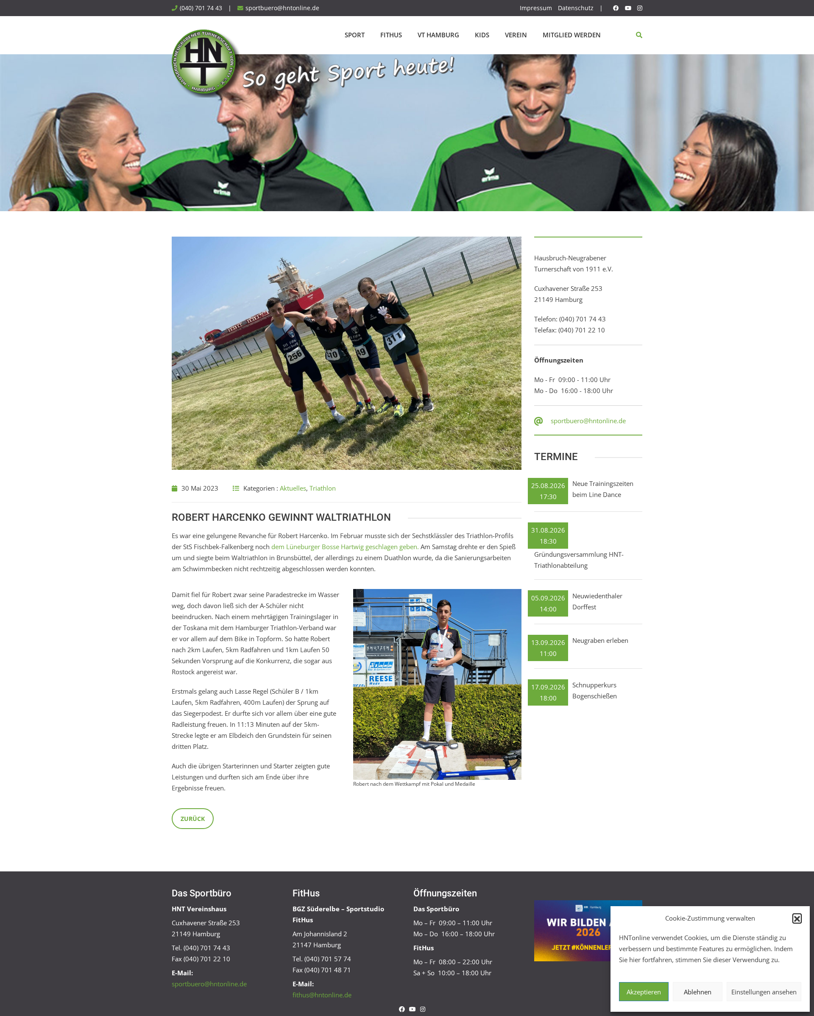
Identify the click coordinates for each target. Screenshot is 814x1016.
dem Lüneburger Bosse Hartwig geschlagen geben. (345, 546)
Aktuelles (293, 488)
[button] (797, 918)
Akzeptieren (644, 992)
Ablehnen (697, 992)
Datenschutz (576, 8)
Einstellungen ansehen (764, 992)
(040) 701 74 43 (201, 8)
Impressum (536, 8)
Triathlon (322, 488)
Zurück (193, 819)
